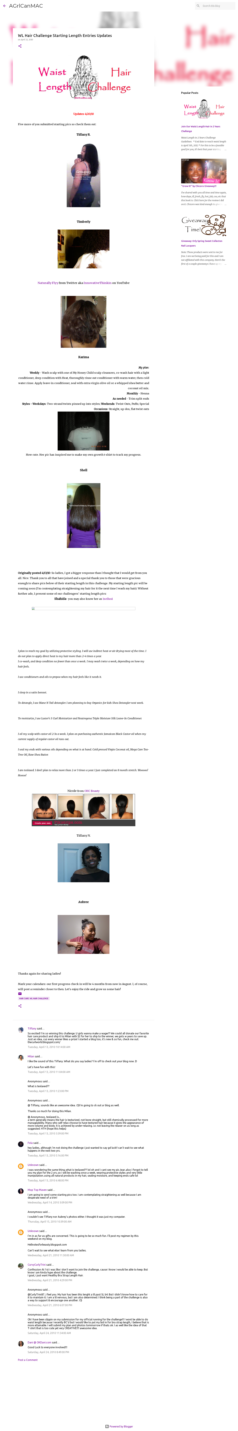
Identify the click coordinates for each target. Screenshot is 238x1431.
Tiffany (32, 1028)
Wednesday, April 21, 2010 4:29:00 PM (50, 1280)
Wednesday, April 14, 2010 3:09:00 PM (50, 1202)
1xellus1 (108, 598)
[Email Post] (20, 995)
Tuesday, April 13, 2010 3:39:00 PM (48, 1133)
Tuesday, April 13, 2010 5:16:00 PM (48, 1155)
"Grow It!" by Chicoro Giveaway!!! (198, 186)
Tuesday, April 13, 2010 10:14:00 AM (49, 1047)
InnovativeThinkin (98, 283)
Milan (31, 1056)
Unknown (33, 1164)
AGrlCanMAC (26, 6)
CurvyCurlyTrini (37, 1264)
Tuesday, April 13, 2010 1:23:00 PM (48, 1091)
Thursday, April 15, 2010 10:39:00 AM (50, 1221)
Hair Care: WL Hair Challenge (33, 998)
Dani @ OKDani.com (39, 1342)
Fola (30, 1142)
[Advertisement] (83, 1394)
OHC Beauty (92, 791)
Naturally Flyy (48, 283)
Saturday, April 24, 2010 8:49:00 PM (48, 1352)
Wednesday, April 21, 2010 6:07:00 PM (50, 1305)
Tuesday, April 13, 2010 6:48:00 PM (48, 1180)
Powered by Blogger (121, 1426)
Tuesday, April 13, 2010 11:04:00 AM (49, 1071)
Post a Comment (28, 1359)
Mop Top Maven (37, 1189)
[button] (20, 46)
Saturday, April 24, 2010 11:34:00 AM (49, 1333)
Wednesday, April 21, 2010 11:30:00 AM (51, 1255)
